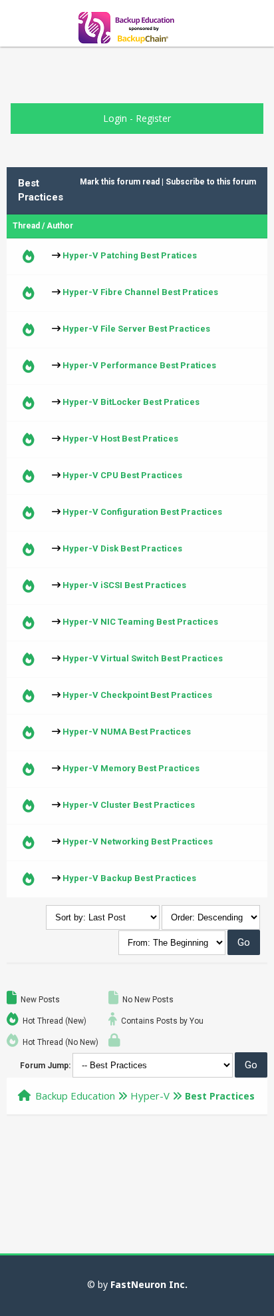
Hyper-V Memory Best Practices (131, 768)
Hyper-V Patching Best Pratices (130, 255)
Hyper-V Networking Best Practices (138, 841)
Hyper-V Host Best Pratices (120, 439)
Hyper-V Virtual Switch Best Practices (143, 658)
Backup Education (75, 1095)
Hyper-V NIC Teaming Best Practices (140, 622)
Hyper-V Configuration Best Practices (142, 512)
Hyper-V (150, 1095)
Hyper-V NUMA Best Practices (127, 732)
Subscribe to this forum (211, 181)
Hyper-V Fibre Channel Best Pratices (140, 292)
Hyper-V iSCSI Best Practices (124, 585)
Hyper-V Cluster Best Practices (129, 805)
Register (153, 118)
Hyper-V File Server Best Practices (136, 329)
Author (60, 225)
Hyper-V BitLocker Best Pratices (131, 402)
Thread (26, 225)
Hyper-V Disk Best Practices (122, 548)
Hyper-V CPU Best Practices (122, 475)
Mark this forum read (120, 181)
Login (115, 118)
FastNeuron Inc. (149, 1284)
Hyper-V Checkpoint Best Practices (137, 695)
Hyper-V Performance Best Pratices (139, 365)
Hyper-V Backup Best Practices (129, 878)
